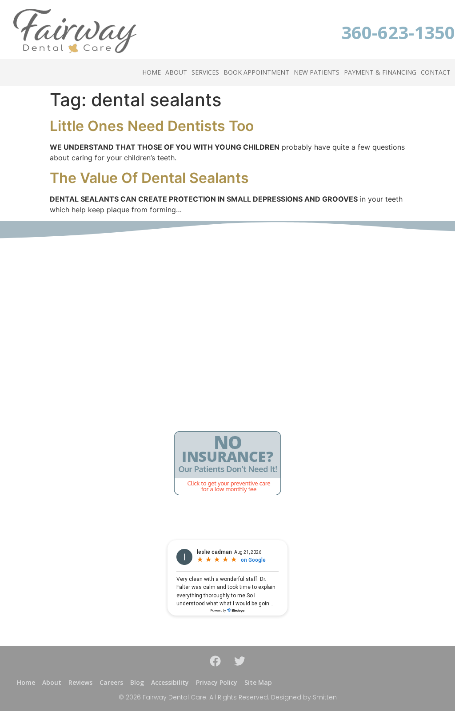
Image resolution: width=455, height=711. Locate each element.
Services (205, 72)
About (176, 72)
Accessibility (170, 682)
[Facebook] (215, 661)
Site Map (258, 682)
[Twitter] (240, 661)
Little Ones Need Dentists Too (152, 126)
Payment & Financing (380, 72)
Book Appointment (256, 72)
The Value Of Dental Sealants (149, 178)
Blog (137, 682)
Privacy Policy (216, 682)
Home (151, 72)
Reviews (80, 682)
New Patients (316, 72)
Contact (436, 72)
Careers (111, 682)
